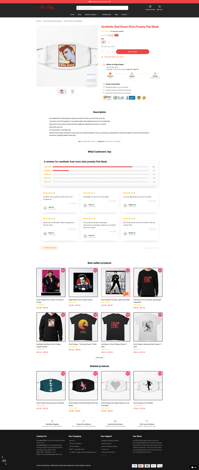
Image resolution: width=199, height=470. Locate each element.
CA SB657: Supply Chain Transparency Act (82, 452)
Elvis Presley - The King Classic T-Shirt (82, 344)
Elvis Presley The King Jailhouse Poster (115, 300)
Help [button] (195, 467)
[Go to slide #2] (73, 91)
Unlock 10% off (4, 461)
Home (38, 21)
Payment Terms (106, 443)
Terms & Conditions (75, 443)
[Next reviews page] (156, 248)
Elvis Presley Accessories (52, 21)
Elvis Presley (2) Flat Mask (143, 403)
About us (72, 440)
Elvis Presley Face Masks (73, 21)
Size (102, 39)
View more (100, 358)
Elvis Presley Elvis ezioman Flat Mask (50, 403)
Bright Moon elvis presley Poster (80, 300)
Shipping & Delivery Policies (110, 440)
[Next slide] (94, 56)
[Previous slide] (40, 56)
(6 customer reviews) (117, 31)
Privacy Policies (74, 446)
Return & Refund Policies (109, 446)
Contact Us (105, 449)
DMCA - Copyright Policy (77, 449)
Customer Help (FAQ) (108, 452)
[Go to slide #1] (62, 91)
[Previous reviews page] (146, 248)
